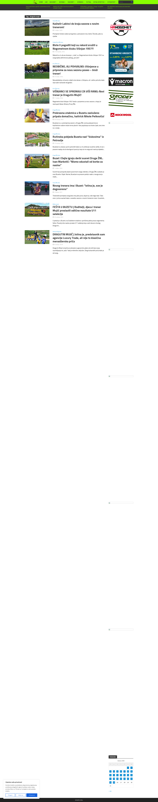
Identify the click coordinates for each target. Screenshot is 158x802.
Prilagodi (10, 795)
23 (131, 779)
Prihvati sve (32, 795)
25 (114, 782)
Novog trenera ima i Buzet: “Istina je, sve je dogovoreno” (78, 187)
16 (131, 775)
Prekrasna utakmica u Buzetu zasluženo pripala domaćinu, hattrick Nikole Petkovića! (78, 114)
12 (117, 775)
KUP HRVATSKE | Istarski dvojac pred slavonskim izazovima (118, 7)
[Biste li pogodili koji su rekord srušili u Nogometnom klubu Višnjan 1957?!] (37, 47)
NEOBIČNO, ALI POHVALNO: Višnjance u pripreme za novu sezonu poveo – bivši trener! (76, 70)
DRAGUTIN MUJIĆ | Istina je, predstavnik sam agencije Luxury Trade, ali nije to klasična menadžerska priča (79, 238)
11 (114, 775)
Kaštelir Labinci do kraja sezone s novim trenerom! (76, 25)
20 (121, 779)
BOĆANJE (62, 2)
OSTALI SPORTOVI (98, 2)
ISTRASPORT (111, 2)
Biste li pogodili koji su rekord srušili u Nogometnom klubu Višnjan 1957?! (75, 46)
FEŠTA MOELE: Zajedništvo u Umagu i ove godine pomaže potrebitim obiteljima (91, 7)
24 (110, 782)
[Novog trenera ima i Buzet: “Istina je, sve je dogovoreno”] (37, 188)
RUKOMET (71, 2)
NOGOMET (53, 2)
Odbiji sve (20, 795)
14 (124, 775)
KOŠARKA (80, 2)
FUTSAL (88, 2)
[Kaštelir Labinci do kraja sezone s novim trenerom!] (37, 27)
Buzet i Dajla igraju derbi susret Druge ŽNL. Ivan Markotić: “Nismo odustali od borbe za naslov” (78, 161)
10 (110, 775)
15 (128, 775)
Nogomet (59, 231)
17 (110, 779)
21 (124, 779)
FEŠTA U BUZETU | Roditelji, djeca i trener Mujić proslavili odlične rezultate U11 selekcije (77, 210)
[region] (21, 789)
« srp (110, 791)
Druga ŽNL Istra (56, 110)
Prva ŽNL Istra (59, 42)
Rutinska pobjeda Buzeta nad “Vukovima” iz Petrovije (78, 138)
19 (117, 779)
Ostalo (54, 42)
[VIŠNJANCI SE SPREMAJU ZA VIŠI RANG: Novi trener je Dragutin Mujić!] (37, 95)
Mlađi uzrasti (56, 204)
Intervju (54, 231)
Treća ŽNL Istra (56, 21)
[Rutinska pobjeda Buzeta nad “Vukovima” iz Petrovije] (37, 139)
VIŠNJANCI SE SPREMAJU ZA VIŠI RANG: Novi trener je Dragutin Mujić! (78, 93)
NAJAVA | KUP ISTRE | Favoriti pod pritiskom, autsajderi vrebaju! (63, 7)
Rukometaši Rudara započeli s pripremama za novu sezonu (38, 7)
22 (128, 779)
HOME (41, 2)
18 (114, 779)
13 (121, 775)
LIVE (46, 2)
